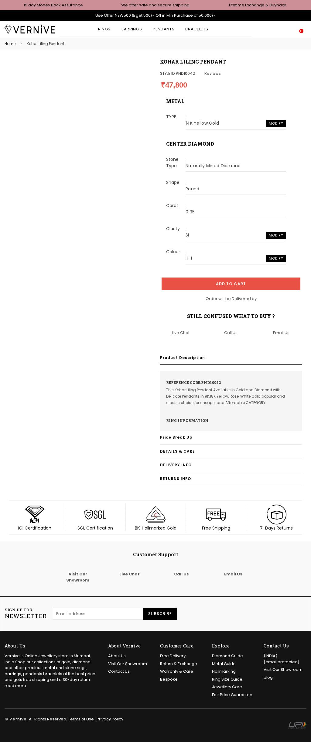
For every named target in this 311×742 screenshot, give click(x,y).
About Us (117, 656)
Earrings (131, 29)
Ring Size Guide (227, 679)
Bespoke (169, 679)
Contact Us (119, 671)
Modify (276, 123)
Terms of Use (81, 719)
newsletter (26, 613)
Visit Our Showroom (127, 664)
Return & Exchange (178, 664)
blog (268, 677)
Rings (104, 29)
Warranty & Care (176, 671)
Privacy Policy (110, 719)
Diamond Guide (227, 656)
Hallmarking (224, 671)
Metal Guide (224, 664)
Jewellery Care (227, 687)
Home (10, 43)
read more (15, 686)
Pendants (163, 29)
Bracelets (196, 29)
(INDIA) (281, 659)
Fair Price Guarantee (232, 695)
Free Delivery (173, 656)
